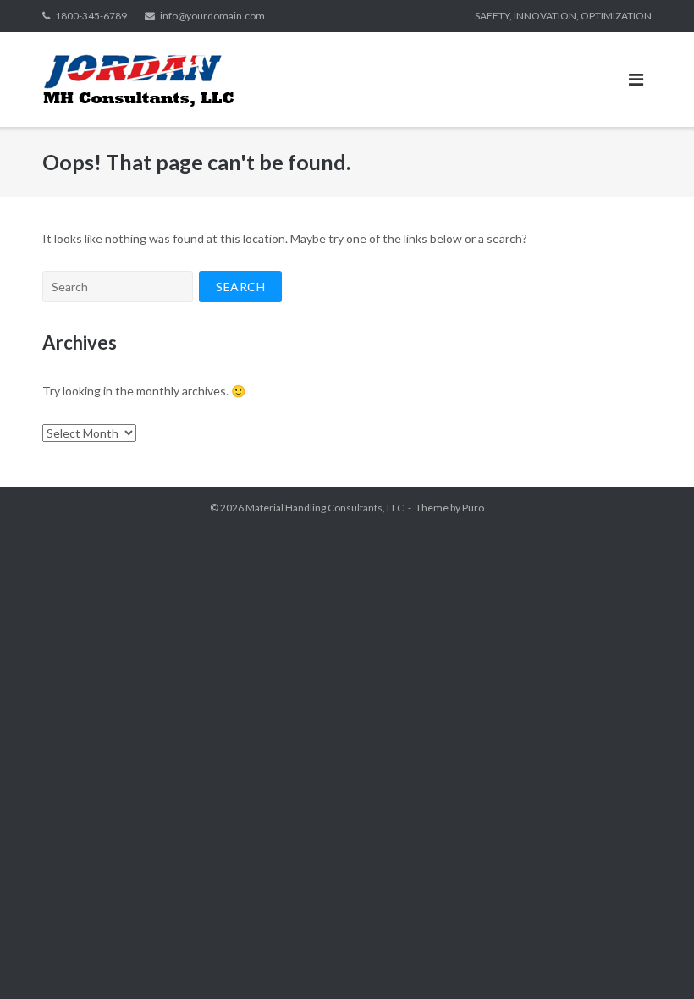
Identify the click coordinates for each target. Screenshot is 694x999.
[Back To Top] (652, 958)
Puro (473, 507)
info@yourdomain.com (212, 15)
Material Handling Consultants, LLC (324, 507)
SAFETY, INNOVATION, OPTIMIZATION (563, 15)
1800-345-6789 (91, 15)
